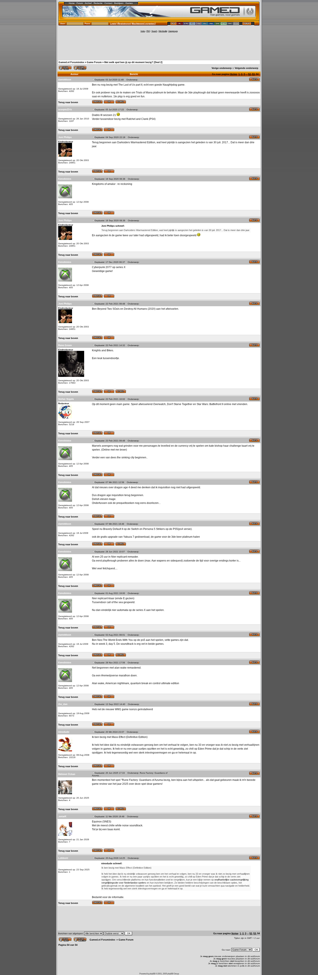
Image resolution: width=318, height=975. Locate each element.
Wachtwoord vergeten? (144, 23)
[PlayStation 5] (211, 24)
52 (249, 74)
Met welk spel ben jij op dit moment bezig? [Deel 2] (133, 62)
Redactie (98, 3)
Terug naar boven (68, 102)
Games (129, 3)
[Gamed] (173, 24)
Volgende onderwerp (246, 68)
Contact (108, 3)
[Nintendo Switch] (199, 24)
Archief (88, 3)
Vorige (233, 74)
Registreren (124, 23)
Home (72, 3)
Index (143, 31)
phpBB (152, 973)
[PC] (180, 24)
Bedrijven (119, 3)
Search (154, 31)
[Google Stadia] (186, 24)
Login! (113, 23)
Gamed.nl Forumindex (71, 62)
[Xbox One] (217, 24)
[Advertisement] (159, 46)
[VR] (192, 24)
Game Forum (94, 62)
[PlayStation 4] (205, 24)
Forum (80, 3)
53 (253, 74)
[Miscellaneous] (236, 24)
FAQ (148, 31)
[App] (230, 24)
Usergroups (173, 31)
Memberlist (163, 31)
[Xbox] (224, 24)
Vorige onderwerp (222, 68)
